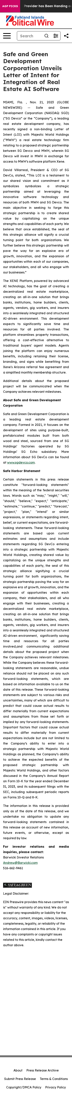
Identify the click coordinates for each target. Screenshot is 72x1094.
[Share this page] (66, 36)
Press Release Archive (42, 1070)
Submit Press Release (20, 1079)
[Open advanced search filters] (55, 35)
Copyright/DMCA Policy (23, 1087)
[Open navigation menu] (7, 36)
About (17, 1070)
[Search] (46, 35)
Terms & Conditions (54, 1079)
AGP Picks (10, 6)
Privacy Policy (55, 1087)
